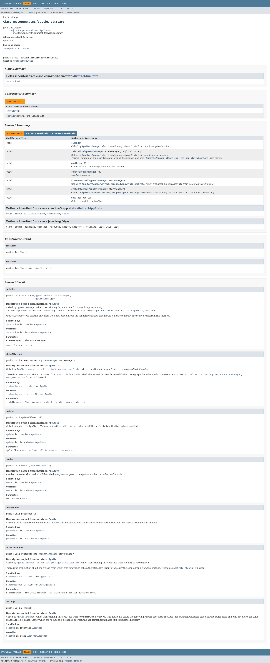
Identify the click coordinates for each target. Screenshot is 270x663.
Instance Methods (37, 133)
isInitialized (37, 213)
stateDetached (79, 189)
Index (57, 3)
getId (9, 213)
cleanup (75, 143)
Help (64, 3)
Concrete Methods (63, 133)
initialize (77, 151)
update (75, 197)
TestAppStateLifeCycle (16, 48)
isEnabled (20, 213)
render (75, 172)
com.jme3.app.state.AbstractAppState (29, 30)
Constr (32, 12)
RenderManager (88, 172)
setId (65, 213)
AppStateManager (94, 151)
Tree (35, 3)
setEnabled (53, 213)
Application (129, 151)
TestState (12, 111)
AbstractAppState (23, 61)
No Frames (49, 9)
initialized (13, 81)
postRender (77, 163)
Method (42, 12)
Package (17, 3)
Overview (6, 3)
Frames (38, 9)
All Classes (67, 9)
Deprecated (46, 3)
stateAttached (79, 180)
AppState (8, 40)
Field (23, 12)
